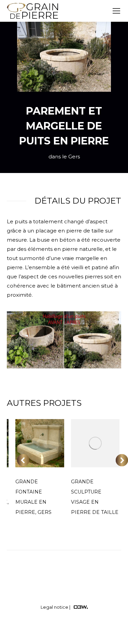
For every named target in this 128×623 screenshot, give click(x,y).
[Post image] (39, 443)
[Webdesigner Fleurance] (81, 607)
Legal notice (54, 607)
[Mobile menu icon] (116, 11)
